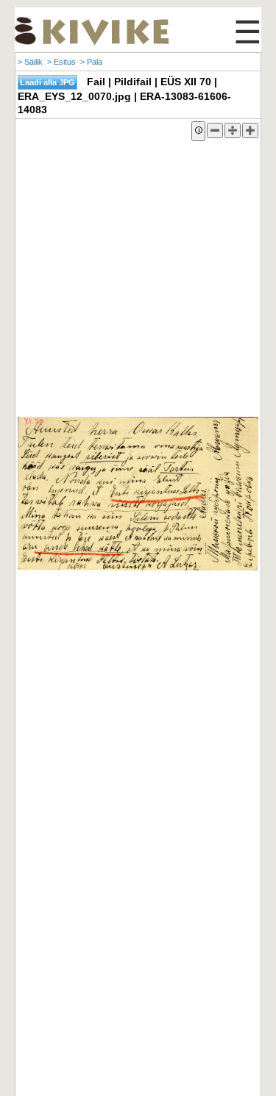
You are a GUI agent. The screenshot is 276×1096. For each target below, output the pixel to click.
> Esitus (61, 61)
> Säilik (30, 61)
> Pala (91, 61)
